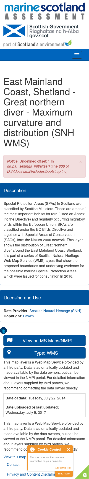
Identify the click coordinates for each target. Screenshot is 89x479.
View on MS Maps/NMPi (47, 340)
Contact (13, 464)
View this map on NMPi (22, 456)
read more (64, 473)
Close (68, 449)
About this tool (63, 467)
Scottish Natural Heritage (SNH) (55, 310)
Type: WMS (46, 352)
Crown (28, 315)
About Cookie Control (32, 449)
